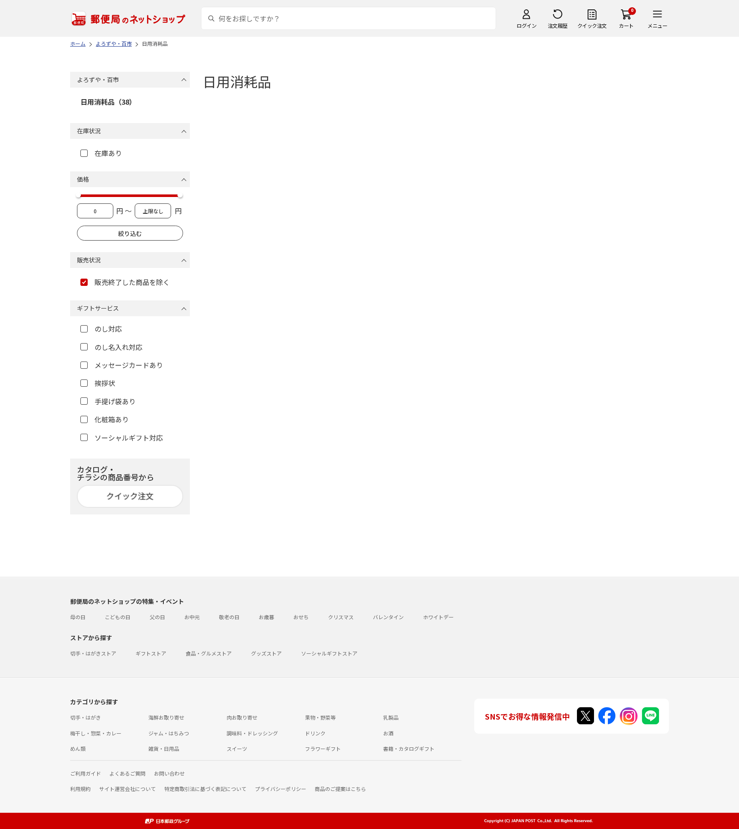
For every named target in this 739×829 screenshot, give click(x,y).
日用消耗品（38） (108, 102)
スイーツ (237, 748)
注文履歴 (558, 25)
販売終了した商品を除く (132, 282)
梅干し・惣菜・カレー (95, 733)
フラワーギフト (323, 748)
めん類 (78, 748)
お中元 (192, 616)
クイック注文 (592, 25)
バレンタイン (388, 616)
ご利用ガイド (85, 773)
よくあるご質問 (127, 773)
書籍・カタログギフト (409, 748)
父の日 (157, 616)
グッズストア (266, 653)
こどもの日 (117, 616)
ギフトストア (151, 653)
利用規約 (80, 788)
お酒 (388, 733)
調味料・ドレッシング (252, 733)
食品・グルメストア (209, 653)
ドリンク (315, 733)
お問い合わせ (169, 773)
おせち (301, 616)
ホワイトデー (438, 616)
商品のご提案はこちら (340, 788)
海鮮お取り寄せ (166, 717)
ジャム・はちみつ (168, 733)
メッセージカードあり (129, 365)
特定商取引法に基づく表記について (205, 788)
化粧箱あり (112, 419)
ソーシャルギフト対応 (129, 437)
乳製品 (391, 717)
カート (626, 25)
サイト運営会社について (127, 788)
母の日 (78, 616)
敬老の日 (229, 616)
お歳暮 (266, 616)
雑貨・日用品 (163, 748)
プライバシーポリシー (280, 788)
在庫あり (108, 153)
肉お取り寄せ (242, 717)
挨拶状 (105, 383)
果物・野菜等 (320, 717)
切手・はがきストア (93, 653)
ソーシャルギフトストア (329, 653)
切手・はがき (85, 717)
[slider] (78, 194)
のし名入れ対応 (118, 347)
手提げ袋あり (115, 401)
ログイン (526, 25)
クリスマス (341, 616)
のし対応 (108, 328)
